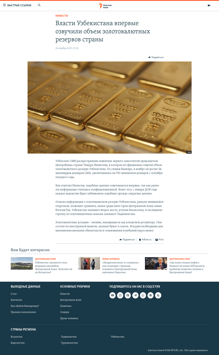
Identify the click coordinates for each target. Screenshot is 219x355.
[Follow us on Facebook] (128, 295)
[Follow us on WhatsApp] (143, 295)
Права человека (111, 259)
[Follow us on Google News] (150, 295)
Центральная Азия (45, 259)
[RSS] (158, 295)
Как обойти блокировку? (25, 306)
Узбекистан (117, 337)
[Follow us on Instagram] (120, 295)
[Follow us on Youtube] (113, 295)
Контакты (16, 300)
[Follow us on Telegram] (135, 295)
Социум (64, 312)
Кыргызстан (18, 343)
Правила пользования (23, 312)
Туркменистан (69, 343)
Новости (61, 16)
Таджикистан (69, 337)
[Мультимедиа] (209, 5)
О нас (14, 294)
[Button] (156, 57)
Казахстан (16, 337)
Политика (66, 306)
